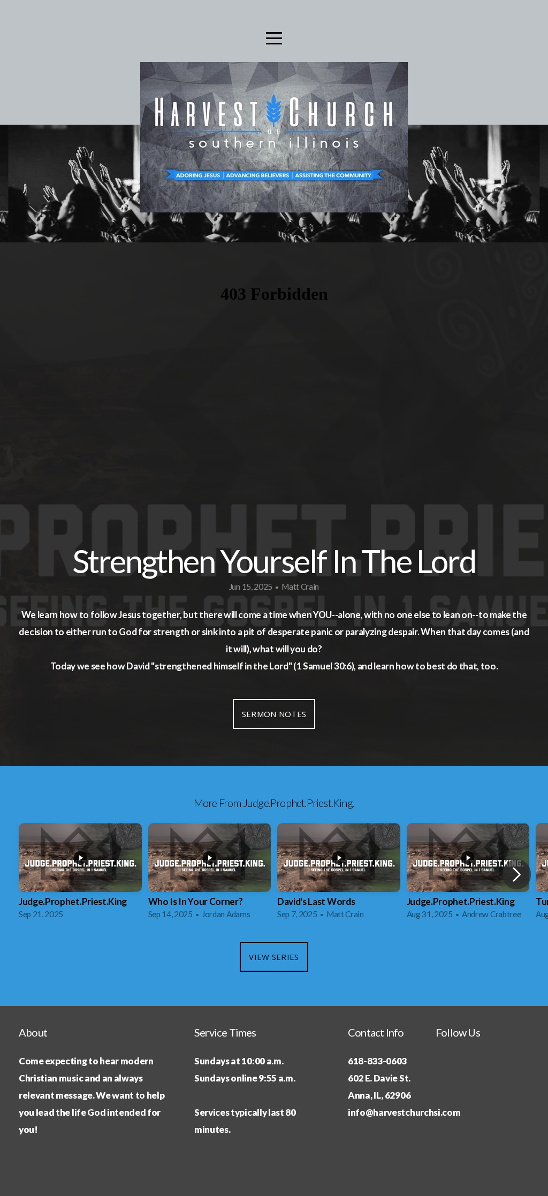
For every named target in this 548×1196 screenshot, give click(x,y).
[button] (516, 874)
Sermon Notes (274, 714)
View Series (274, 956)
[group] (80, 874)
